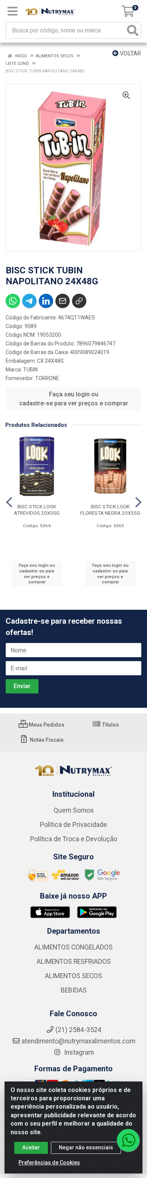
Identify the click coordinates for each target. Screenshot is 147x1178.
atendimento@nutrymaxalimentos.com (78, 1041)
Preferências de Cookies (49, 1163)
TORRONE (47, 378)
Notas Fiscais (46, 740)
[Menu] (12, 11)
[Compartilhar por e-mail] (62, 301)
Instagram (78, 1052)
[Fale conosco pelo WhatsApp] (128, 1140)
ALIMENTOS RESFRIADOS (74, 961)
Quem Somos (74, 810)
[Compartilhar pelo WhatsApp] (13, 301)
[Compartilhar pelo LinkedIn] (46, 301)
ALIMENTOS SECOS (73, 976)
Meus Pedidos (46, 725)
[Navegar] (9, 502)
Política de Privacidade (73, 824)
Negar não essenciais (86, 1147)
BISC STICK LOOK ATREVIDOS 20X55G (37, 509)
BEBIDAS (74, 990)
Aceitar (31, 1147)
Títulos (110, 725)
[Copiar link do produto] (79, 301)
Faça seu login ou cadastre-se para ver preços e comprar (73, 399)
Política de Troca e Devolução (73, 839)
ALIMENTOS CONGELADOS (73, 947)
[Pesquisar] (133, 30)
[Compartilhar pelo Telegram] (29, 301)
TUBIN (30, 370)
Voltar (129, 53)
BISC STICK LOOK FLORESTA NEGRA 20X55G (110, 509)
